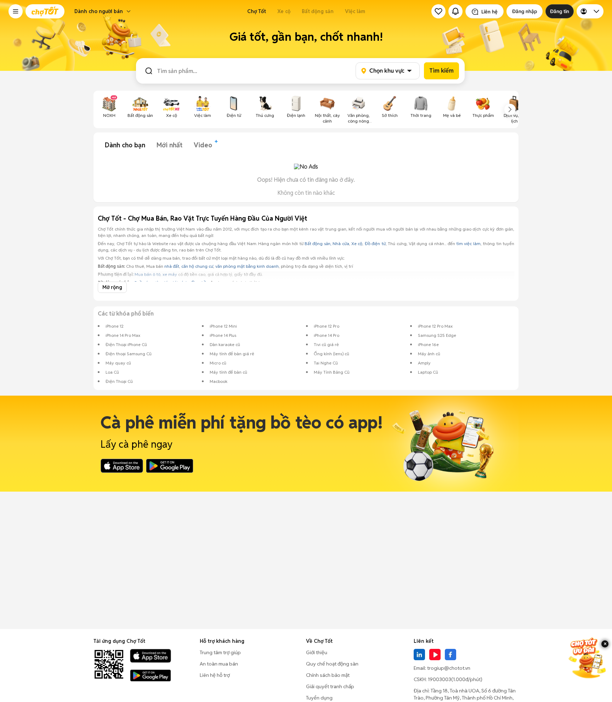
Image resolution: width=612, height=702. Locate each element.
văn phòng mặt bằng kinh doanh (247, 266)
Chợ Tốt (256, 11)
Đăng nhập (524, 11)
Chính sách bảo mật (328, 675)
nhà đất (171, 266)
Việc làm (355, 11)
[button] (15, 11)
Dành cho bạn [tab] (125, 145)
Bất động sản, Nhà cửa (327, 243)
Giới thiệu (316, 652)
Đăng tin (559, 11)
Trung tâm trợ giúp (220, 652)
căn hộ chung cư (197, 266)
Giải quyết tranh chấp (330, 686)
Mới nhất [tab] (169, 145)
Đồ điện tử (375, 243)
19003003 (439, 679)
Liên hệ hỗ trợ (215, 675)
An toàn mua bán (219, 664)
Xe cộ (283, 11)
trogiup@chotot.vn (448, 668)
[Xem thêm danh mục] (510, 109)
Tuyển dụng (319, 698)
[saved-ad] (438, 11)
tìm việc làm (468, 243)
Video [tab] (203, 145)
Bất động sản (318, 11)
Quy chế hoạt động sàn (332, 664)
